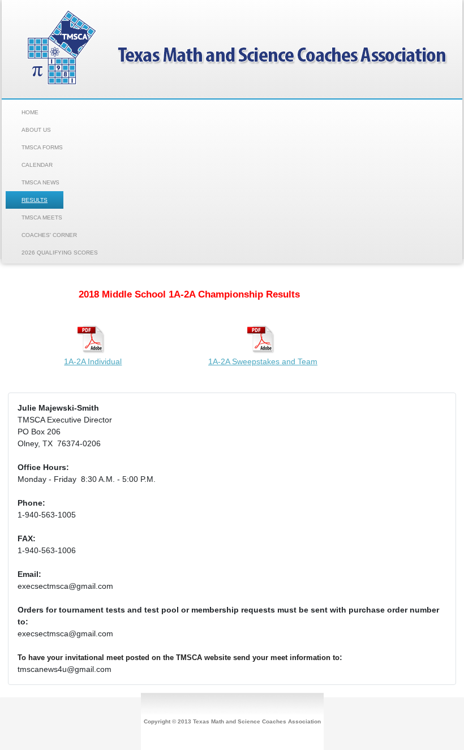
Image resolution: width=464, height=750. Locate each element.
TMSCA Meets (42, 217)
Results (35, 200)
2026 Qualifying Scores (60, 252)
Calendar (37, 165)
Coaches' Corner (49, 235)
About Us (36, 130)
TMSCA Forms (42, 147)
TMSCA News (40, 182)
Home (30, 112)
